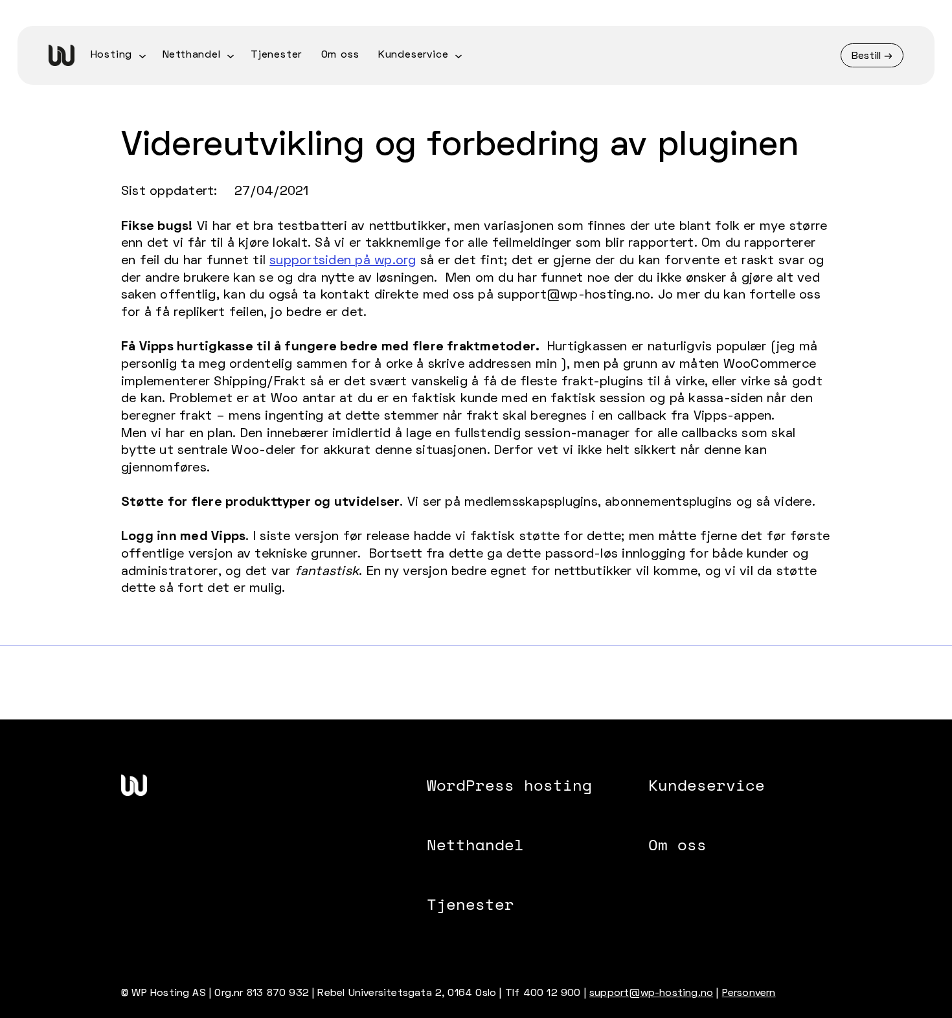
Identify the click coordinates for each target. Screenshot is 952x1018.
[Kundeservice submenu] (458, 55)
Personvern (749, 993)
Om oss (677, 844)
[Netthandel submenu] (230, 55)
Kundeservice (706, 785)
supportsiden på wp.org (342, 261)
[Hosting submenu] (142, 55)
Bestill (866, 56)
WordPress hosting (509, 785)
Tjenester (470, 904)
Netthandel (475, 844)
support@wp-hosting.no (651, 993)
